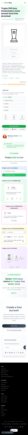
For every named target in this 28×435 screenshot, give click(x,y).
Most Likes (3, 369)
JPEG (15, 129)
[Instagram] (8, 353)
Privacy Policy (15, 423)
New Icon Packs (4, 374)
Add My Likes (15, 49)
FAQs (2, 408)
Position (6, 107)
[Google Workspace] (23, 353)
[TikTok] (14, 353)
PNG (6, 129)
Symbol (11, 78)
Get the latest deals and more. (11, 343)
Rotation (6, 110)
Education (3, 384)
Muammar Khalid (13, 136)
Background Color (9, 100)
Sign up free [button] (14, 326)
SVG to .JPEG (4, 398)
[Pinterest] (12, 353)
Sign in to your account (10, 340)
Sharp (18, 78)
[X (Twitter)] (10, 353)
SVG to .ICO (3, 400)
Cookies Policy (23, 423)
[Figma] (16, 353)
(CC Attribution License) (11, 147)
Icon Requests (4, 409)
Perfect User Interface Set (7, 376)
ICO (23, 129)
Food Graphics (4, 388)
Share (15, 52)
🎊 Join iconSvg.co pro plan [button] (14, 330)
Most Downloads (5, 370)
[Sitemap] (18, 353)
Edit (22, 27)
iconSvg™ (12, 421)
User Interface (4, 382)
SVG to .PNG (4, 396)
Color (8, 97)
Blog (2, 411)
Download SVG (14, 126)
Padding (6, 103)
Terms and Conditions (6, 423)
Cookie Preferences (8, 432)
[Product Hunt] (21, 353)
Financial (3, 390)
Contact (15, 220)
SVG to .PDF (4, 402)
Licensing (3, 413)
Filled (5, 78)
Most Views (3, 372)
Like (15, 56)
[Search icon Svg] (25, 2)
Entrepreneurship (5, 386)
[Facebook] (5, 353)
